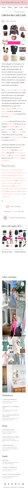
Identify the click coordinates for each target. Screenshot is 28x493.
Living (20, 7)
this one (6, 129)
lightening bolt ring (7, 108)
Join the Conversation (15, 218)
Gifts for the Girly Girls (14, 15)
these (16, 140)
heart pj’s (20, 77)
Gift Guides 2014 (7, 12)
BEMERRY (10, 124)
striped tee (17, 153)
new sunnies (16, 158)
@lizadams (12, 277)
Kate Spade (5, 121)
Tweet (19, 211)
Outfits (15, 7)
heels (17, 129)
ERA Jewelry (19, 90)
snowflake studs (9, 90)
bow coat (9, 132)
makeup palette (15, 82)
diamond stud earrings (8, 114)
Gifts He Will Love (20, 252)
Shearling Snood (13, 191)
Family (26, 7)
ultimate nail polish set (8, 80)
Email (22, 211)
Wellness (10, 7)
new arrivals (19, 132)
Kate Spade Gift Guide (15, 137)
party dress (21, 127)
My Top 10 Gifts (7, 252)
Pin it (16, 211)
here (9, 116)
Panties (19, 180)
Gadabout (22, 487)
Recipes (4, 7)
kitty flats (10, 74)
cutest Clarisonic (16, 155)
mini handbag (14, 85)
